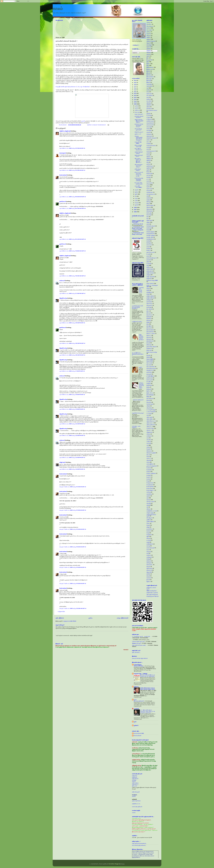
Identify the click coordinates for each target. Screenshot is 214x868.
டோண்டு (148, 254)
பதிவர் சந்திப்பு (150, 419)
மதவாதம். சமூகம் (150, 501)
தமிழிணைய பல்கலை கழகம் (151, 588)
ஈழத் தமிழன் (149, 86)
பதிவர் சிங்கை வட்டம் (151, 421)
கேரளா (148, 171)
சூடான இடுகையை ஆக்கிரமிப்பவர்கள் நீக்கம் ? (137, 354)
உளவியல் (148, 99)
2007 (135, 209)
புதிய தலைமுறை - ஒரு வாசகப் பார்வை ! (139, 166)
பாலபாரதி (149, 443)
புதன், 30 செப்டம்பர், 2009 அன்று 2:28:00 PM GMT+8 (72, 435)
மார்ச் (136, 200)
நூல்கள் (148, 400)
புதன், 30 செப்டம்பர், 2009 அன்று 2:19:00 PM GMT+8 (72, 409)
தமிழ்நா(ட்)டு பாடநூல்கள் (152, 592)
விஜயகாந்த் (149, 572)
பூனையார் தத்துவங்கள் (152, 466)
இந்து (148, 65)
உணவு (148, 91)
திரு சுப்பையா (150, 314)
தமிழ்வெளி (134, 777)
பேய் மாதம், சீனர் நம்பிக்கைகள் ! (138, 183)
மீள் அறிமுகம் (149, 517)
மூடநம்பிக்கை (150, 529)
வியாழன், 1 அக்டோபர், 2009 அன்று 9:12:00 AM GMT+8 (72, 486)
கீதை (148, 162)
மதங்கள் (148, 496)
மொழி (148, 532)
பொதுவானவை (150, 482)
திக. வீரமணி (149, 309)
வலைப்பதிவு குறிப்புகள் (137, 806)
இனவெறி (149, 80)
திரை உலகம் (149, 327)
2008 (135, 207)
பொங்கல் (149, 479)
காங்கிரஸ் (149, 143)
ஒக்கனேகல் (149, 108)
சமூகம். (148, 186)
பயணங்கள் (136, 708)
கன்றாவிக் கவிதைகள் (151, 138)
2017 (135, 87)
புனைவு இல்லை (150, 464)
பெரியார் (148, 471)
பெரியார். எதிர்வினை (151, 473)
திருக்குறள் (149, 316)
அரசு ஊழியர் (149, 30)
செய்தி (148, 229)
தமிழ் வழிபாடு (150, 271)
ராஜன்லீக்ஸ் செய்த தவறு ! (138, 413)
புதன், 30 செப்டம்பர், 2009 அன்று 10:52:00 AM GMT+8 (72, 239)
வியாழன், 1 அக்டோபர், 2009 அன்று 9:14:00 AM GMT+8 (72, 510)
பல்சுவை (148, 434)
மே (136, 196)
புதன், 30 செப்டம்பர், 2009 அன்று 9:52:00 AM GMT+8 (72, 170)
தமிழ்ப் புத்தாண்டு (150, 276)
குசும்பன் (148, 164)
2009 (135, 104)
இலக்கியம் (149, 74)
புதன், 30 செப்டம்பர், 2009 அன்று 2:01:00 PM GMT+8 (72, 322)
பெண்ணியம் (149, 469)
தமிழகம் (148, 288)
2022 (135, 82)
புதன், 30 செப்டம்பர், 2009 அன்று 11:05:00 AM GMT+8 (72, 276)
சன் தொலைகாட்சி (151, 194)
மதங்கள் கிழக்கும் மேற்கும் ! (139, 152)
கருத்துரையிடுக (61, 611)
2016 (135, 89)
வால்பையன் (62, 280)
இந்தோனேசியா (150, 67)
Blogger (117, 863)
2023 (135, 80)
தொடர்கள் (149, 364)
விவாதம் (148, 566)
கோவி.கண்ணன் (63, 124)
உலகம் (148, 97)
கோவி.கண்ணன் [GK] (139, 733)
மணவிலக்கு (149, 494)
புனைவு (148, 462)
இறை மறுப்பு (149, 78)
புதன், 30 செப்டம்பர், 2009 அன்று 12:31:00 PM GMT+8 (72, 293)
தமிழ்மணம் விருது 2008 (152, 280)
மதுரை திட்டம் (135, 784)
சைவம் (148, 246)
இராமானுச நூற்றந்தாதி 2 (139, 701)
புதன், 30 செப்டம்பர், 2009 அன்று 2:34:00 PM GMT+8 (72, 469)
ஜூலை (136, 192)
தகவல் (148, 256)
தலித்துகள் (149, 299)
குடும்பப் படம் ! (138, 134)
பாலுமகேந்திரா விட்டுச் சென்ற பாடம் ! (141, 290)
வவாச (148, 549)
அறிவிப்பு (148, 37)
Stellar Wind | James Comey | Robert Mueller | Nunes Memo (147, 688)
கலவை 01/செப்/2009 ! (138, 186)
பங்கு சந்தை (149, 407)
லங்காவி (148, 538)
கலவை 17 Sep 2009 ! (138, 142)
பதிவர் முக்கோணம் (151, 424)
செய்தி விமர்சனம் (102, 124)
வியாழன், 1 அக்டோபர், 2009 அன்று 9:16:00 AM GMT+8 (72, 546)
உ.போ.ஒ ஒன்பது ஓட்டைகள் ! (138, 129)
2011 (135, 99)
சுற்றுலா (148, 222)
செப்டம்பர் (137, 112)
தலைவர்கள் (149, 301)
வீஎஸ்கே (148, 574)
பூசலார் (83, 121)
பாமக (148, 437)
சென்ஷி (148, 241)
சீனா (148, 218)
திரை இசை (149, 326)
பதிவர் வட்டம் (149, 426)
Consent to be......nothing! (140, 673)
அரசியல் (148, 28)
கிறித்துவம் (149, 158)
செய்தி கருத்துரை (151, 231)
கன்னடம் (149, 139)
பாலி (148, 445)
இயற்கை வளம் (150, 69)
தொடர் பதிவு (149, 362)
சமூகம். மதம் (149, 188)
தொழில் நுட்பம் (150, 370)
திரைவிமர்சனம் (150, 341)
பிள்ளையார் (149, 451)
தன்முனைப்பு (149, 305)
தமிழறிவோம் (149, 292)
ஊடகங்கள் (149, 101)
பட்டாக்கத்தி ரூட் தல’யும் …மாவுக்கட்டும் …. (141, 636)
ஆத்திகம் (149, 50)
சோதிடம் (149, 250)
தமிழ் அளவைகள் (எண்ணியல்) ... (139, 843)
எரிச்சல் (148, 106)
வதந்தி (148, 542)
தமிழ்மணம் (149, 278)
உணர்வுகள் (149, 89)
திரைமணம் (149, 337)
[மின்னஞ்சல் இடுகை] (108, 124)
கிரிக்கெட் (149, 156)
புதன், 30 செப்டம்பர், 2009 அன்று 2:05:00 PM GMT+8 (72, 343)
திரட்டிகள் (149, 312)
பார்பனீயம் (149, 439)
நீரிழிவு (148, 396)
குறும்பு (148, 169)
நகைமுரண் (149, 374)
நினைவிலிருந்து (150, 394)
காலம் (58, 8)
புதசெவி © (136, 725)
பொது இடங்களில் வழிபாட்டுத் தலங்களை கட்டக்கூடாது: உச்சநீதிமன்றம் (73, 86)
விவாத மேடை (150, 564)
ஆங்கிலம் (149, 48)
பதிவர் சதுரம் (149, 417)
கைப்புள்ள (149, 175)
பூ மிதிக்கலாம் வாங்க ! (137, 321)
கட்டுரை (148, 117)
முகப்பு (90, 618)
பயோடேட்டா (149, 430)
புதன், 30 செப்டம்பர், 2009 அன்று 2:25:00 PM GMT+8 (72, 423)
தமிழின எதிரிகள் (150, 296)
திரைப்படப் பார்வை (151, 333)
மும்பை (148, 523)
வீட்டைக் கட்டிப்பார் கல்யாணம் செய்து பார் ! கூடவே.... (139, 174)
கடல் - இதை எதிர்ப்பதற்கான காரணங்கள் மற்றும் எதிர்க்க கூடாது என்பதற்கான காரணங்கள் (147, 711)
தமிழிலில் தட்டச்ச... (136, 803)
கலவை (148, 128)
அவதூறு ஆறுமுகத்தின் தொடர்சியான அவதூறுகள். (138, 138)
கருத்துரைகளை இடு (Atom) (69, 621)
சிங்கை (148, 203)
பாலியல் (148, 447)
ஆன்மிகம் (89, 124)
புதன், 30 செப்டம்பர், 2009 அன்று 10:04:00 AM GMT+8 (72, 196)
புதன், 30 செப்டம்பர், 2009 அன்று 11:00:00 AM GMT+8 (72, 251)
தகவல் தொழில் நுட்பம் (152, 258)
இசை (148, 58)
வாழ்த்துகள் (149, 557)
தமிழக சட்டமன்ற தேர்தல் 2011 (152, 286)
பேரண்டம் (149, 477)
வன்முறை (149, 551)
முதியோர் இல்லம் (150, 521)
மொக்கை (149, 530)
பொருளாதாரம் (150, 484)
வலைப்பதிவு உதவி (150, 547)
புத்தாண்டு (149, 460)
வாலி (148, 553)
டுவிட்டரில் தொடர (136, 652)
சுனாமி (148, 224)
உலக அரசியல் (150, 95)
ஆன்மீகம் (149, 54)
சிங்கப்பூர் (149, 201)
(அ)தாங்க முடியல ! (139, 132)
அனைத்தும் (149, 45)
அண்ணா (149, 22)
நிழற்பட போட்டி (150, 392)
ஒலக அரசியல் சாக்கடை (152, 110)
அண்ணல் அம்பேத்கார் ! (138, 399)
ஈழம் (148, 88)
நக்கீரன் (134, 796)
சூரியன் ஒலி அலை (136, 800)
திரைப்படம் (149, 335)
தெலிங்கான (149, 348)
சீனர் (148, 216)
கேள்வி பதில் (149, 173)
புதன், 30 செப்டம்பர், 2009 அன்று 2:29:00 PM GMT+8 (72, 457)
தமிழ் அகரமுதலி (136, 792)
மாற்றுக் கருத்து (150, 512)
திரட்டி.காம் (134, 786)
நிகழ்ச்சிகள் (149, 385)
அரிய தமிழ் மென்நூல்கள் (152, 594)
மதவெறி (148, 505)
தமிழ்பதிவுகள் (135, 778)
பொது (148, 481)
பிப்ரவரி (137, 202)
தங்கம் (148, 261)
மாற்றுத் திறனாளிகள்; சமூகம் (151, 515)
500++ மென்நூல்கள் (151, 590)
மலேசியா (149, 509)
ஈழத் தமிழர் (149, 84)
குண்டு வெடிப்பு (150, 166)
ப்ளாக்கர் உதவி (150, 404)
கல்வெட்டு (136, 686)
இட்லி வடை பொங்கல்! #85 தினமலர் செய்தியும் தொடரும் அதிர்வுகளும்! (147, 675)
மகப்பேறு (149, 492)
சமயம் (148, 181)
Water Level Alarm (139, 666)
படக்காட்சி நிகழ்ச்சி (151, 411)
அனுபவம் (149, 43)
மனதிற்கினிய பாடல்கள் (152, 510)
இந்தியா (148, 63)
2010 (135, 102)
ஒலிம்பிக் (148, 113)
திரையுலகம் (149, 339)
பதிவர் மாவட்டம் (150, 422)
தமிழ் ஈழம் (149, 267)
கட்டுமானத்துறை (137, 664)
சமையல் (148, 190)
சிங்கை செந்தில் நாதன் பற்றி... (138, 146)
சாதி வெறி (149, 198)
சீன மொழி (149, 214)
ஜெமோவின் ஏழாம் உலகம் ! (139, 155)
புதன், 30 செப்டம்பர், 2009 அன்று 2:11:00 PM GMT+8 (72, 371)
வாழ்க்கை (149, 555)
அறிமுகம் (149, 35)
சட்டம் (148, 179)
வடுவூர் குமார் (62, 462)
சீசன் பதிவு (149, 213)
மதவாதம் (149, 499)
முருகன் (148, 525)
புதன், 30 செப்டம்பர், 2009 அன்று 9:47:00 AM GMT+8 (72, 148)
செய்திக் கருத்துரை (151, 235)
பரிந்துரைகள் (149, 432)
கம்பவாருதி (149, 126)
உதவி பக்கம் (149, 93)
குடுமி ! (140, 367)
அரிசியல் (149, 31)
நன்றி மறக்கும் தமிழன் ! (138, 169)
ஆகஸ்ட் (137, 189)
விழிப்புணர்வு (149, 568)
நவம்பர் (137, 108)
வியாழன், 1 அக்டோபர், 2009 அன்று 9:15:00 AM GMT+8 (72, 529)
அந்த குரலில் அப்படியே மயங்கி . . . (139, 645)
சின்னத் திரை (150, 211)
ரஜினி (148, 536)
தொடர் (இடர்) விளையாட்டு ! (138, 149)
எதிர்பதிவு (149, 103)
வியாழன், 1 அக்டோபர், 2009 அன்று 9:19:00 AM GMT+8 (72, 567)
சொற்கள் (149, 248)
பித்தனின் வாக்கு (63, 298)
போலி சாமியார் (150, 488)
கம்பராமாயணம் (150, 124)
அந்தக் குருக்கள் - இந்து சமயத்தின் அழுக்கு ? (139, 121)
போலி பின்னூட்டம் (151, 490)
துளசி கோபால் (62, 201)
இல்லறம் (148, 73)
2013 (135, 95)
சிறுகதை (149, 207)
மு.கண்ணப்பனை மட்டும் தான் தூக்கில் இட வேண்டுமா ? (137, 307)
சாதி (148, 196)
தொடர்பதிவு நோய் (151, 366)
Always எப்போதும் (136, 643)
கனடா (148, 141)
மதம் (148, 497)
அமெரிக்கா (149, 24)
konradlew (111, 863)
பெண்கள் (149, 467)
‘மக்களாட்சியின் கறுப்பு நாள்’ (138, 641)
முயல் (135, 721)
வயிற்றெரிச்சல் (150, 544)
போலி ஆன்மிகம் (150, 486)
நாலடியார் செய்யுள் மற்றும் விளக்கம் (140, 658)
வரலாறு (148, 545)
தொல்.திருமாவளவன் (151, 368)
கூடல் (135, 699)
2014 (135, 93)
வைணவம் (149, 577)
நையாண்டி (149, 402)
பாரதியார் (149, 441)
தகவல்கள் (149, 259)
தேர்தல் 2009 (150, 359)
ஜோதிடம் (149, 581)
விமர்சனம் (149, 561)
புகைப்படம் (149, 458)
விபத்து (148, 559)
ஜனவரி (137, 204)
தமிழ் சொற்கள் (150, 269)
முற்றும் (148, 527)
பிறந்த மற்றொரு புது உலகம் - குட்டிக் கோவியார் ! (141, 338)
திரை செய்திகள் (150, 329)
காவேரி (148, 153)
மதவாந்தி (149, 503)
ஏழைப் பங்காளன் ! (139, 114)
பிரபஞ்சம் (149, 449)
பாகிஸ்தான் (149, 436)
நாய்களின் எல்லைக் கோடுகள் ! (139, 116)
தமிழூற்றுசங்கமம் (134, 780)
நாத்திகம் (149, 383)
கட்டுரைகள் (94, 124)
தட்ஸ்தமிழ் (149, 263)
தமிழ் (148, 265)
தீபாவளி (148, 342)
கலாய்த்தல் (149, 130)
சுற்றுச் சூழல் (149, 220)
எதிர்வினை (149, 104)
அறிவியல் (149, 39)
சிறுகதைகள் (149, 209)
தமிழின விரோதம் (150, 298)
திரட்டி (148, 311)
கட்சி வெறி (149, 115)
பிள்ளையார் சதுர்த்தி (151, 452)
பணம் (148, 415)
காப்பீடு (148, 147)
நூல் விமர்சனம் (150, 398)
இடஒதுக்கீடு (149, 60)
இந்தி (148, 61)
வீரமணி (148, 576)
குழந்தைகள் (149, 168)
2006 (135, 211)
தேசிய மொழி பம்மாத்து (152, 352)
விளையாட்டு (149, 570)
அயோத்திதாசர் (150, 26)
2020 (135, 84)
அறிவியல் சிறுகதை (151, 41)
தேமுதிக (149, 355)
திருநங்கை (149, 318)
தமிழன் (148, 294)
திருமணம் (149, 320)
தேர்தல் (148, 357)
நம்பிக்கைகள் (150, 378)
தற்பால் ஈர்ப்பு (149, 303)
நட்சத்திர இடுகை (150, 376)
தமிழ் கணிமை (135, 783)
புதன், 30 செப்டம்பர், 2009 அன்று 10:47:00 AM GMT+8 (72, 208)
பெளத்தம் (149, 475)
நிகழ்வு (148, 387)
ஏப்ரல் (136, 198)
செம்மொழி (149, 228)
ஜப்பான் (148, 579)
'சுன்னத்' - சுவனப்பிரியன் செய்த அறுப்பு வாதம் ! (141, 385)
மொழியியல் (149, 534)
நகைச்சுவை (149, 372)
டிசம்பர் (136, 106)
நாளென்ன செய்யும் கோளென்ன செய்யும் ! (139, 125)
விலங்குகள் (149, 562)
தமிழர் (148, 290)
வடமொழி (149, 540)
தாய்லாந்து (149, 307)
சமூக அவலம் (149, 183)
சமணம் (133, 812)
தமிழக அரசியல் (150, 283)
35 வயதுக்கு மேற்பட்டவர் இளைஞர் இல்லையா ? (138, 160)
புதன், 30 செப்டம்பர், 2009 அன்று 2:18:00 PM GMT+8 (72, 394)
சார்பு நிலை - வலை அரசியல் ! (136, 426)
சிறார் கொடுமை (150, 205)
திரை (148, 324)
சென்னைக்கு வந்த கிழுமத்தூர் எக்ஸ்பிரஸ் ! (139, 179)
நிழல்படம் (149, 391)
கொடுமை (149, 177)
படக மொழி (149, 413)
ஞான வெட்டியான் (150, 252)
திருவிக (148, 322)
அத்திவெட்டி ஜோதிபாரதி (65, 131)
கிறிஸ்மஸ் (149, 160)
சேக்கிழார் (149, 243)
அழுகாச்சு (149, 33)
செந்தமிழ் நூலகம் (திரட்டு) (152, 596)
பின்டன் (148, 454)
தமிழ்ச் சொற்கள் (150, 272)
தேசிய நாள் (149, 350)
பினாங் (148, 456)
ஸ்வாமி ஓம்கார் (62, 153)
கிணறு (148, 154)
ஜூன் (136, 194)
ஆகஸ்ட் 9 (149, 46)
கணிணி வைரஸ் (150, 121)
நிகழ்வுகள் (149, 389)
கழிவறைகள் (149, 136)
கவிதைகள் (149, 134)
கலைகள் (149, 132)
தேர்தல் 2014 (150, 361)
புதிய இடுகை (60, 618)
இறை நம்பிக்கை (150, 76)
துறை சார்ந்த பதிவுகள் (151, 346)
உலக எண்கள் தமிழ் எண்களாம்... (139, 845)
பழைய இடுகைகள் (122, 618)
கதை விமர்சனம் (150, 123)
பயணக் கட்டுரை (150, 428)
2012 (135, 97)
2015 (135, 91)
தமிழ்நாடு (149, 274)
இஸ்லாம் (148, 82)
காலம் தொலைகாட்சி (151, 151)
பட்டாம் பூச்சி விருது (151, 409)
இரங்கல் (148, 71)
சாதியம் (148, 199)
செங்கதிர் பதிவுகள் (151, 226)
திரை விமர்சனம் (150, 331)
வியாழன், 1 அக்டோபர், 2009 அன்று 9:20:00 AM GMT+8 (72, 608)
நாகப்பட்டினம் (150, 379)
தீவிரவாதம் (149, 344)
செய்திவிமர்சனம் (150, 239)
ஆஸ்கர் (148, 56)
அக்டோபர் (137, 110)
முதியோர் (149, 519)
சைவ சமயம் (149, 244)
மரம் (147, 507)
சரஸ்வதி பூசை (150, 192)
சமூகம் (148, 184)
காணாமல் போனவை (151, 145)
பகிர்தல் (148, 406)
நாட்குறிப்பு (149, 381)
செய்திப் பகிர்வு (150, 237)
